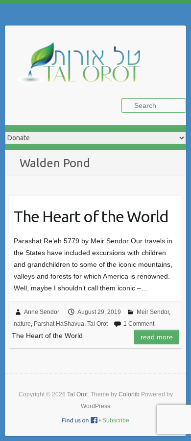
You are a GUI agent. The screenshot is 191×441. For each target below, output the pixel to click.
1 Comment (138, 323)
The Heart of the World (91, 216)
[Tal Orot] (83, 68)
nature (22, 323)
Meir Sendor (153, 312)
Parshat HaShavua (59, 323)
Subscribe (115, 420)
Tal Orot (97, 323)
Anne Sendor (41, 312)
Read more (157, 337)
